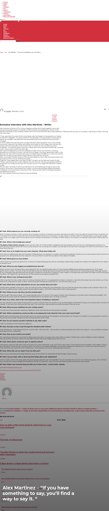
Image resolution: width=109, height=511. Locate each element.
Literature (10, 481)
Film (4, 481)
